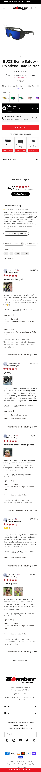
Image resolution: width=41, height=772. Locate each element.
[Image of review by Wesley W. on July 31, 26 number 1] (7, 380)
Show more (8, 259)
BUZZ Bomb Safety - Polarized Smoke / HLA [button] (22, 309)
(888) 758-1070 (20, 694)
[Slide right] (25, 56)
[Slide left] (15, 56)
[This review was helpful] (31, 355)
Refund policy (18, 764)
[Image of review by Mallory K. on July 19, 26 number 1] (7, 591)
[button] (20, 770)
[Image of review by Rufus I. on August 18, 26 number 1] (7, 452)
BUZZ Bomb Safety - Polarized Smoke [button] (23, 405)
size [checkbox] (5, 253)
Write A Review (20, 194)
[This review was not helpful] (35, 355)
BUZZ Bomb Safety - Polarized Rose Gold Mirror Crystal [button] (22, 551)
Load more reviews (20, 661)
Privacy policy (29, 764)
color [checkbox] (17, 253)
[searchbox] (12, 243)
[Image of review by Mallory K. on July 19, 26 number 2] (18, 591)
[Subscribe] (34, 734)
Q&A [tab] (26, 179)
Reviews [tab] (16, 179)
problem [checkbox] (25, 253)
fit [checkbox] (11, 253)
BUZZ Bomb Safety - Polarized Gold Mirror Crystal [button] (21, 475)
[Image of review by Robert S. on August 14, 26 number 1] (7, 286)
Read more (32, 401)
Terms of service (21, 767)
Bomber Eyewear (18, 761)
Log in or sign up (20, 77)
